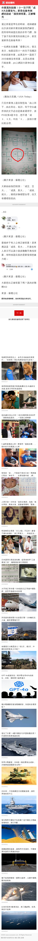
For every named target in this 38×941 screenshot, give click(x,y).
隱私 (19, 938)
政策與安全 (10, 938)
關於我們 (4, 938)
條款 (16, 938)
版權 (22, 938)
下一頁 (19, 313)
